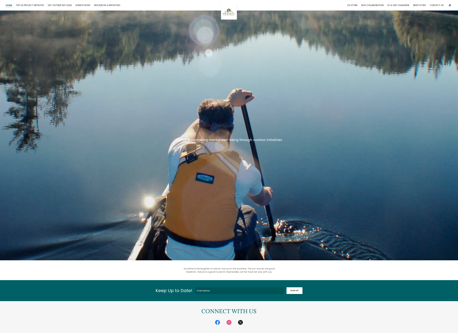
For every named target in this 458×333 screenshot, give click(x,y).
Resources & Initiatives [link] (107, 5)
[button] (450, 5)
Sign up (294, 290)
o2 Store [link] (352, 5)
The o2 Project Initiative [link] (30, 5)
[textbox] (239, 290)
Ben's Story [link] (419, 5)
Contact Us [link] (437, 5)
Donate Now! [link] (82, 5)
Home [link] (9, 5)
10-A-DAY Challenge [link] (398, 5)
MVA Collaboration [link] (372, 5)
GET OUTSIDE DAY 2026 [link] (60, 5)
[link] (229, 5)
